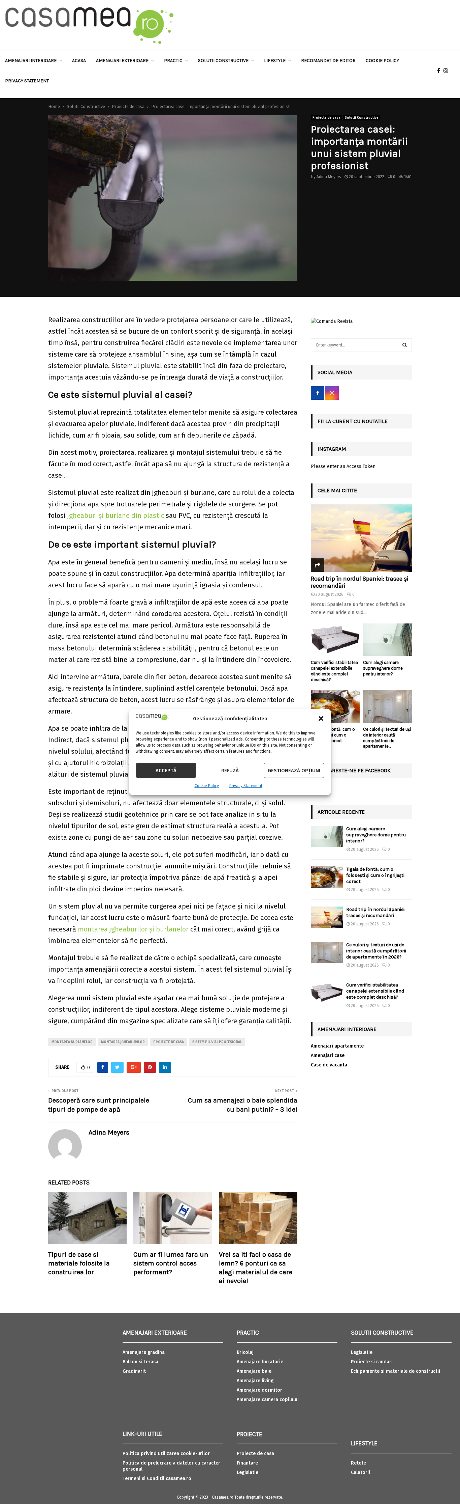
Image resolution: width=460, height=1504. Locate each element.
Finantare (247, 1463)
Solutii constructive (223, 60)
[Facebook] (440, 71)
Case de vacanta (329, 1065)
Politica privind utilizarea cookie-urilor (166, 1453)
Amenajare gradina (144, 1352)
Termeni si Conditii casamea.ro (157, 1478)
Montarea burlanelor (72, 1042)
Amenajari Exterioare (122, 60)
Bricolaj (245, 1352)
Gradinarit (134, 1371)
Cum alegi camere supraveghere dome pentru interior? (383, 668)
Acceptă (166, 771)
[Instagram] (447, 71)
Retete (358, 1463)
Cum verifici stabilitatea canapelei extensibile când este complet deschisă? (334, 671)
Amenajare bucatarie (260, 1362)
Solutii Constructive (362, 118)
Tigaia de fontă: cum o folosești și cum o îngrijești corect (333, 735)
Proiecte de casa (326, 118)
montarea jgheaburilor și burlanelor (133, 929)
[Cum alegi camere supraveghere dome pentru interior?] (387, 639)
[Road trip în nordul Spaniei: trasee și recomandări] (361, 538)
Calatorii (360, 1472)
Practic (173, 60)
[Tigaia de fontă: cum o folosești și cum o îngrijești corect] (335, 706)
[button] (321, 718)
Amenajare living (255, 1381)
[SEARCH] (404, 345)
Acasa (79, 60)
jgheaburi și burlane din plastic (115, 515)
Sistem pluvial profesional (217, 1042)
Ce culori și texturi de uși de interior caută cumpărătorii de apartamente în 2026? (376, 951)
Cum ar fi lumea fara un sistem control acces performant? (170, 1263)
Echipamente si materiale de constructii (395, 1371)
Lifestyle (275, 60)
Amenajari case (327, 1055)
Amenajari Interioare (31, 60)
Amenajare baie (254, 1371)
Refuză (230, 771)
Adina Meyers (329, 176)
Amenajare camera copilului (268, 1399)
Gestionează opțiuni (294, 771)
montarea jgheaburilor (123, 1042)
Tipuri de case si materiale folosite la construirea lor (79, 1263)
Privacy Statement (245, 785)
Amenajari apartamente (337, 1046)
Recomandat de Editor (328, 60)
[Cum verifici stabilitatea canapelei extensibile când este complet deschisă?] (335, 639)
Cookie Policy (207, 785)
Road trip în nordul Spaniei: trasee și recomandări (359, 582)
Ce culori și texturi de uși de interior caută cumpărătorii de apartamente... (387, 738)
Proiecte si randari (372, 1362)
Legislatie (247, 1472)
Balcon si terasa (140, 1362)
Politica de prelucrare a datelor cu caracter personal (171, 1466)
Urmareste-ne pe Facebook (354, 770)
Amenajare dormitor (259, 1390)
